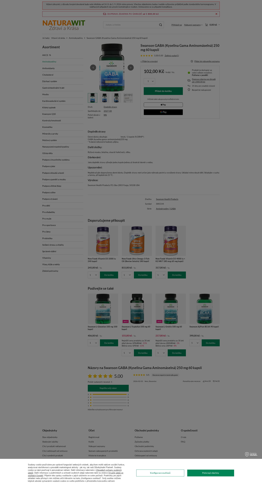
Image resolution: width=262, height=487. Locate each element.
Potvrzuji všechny (210, 473)
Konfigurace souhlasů (160, 473)
